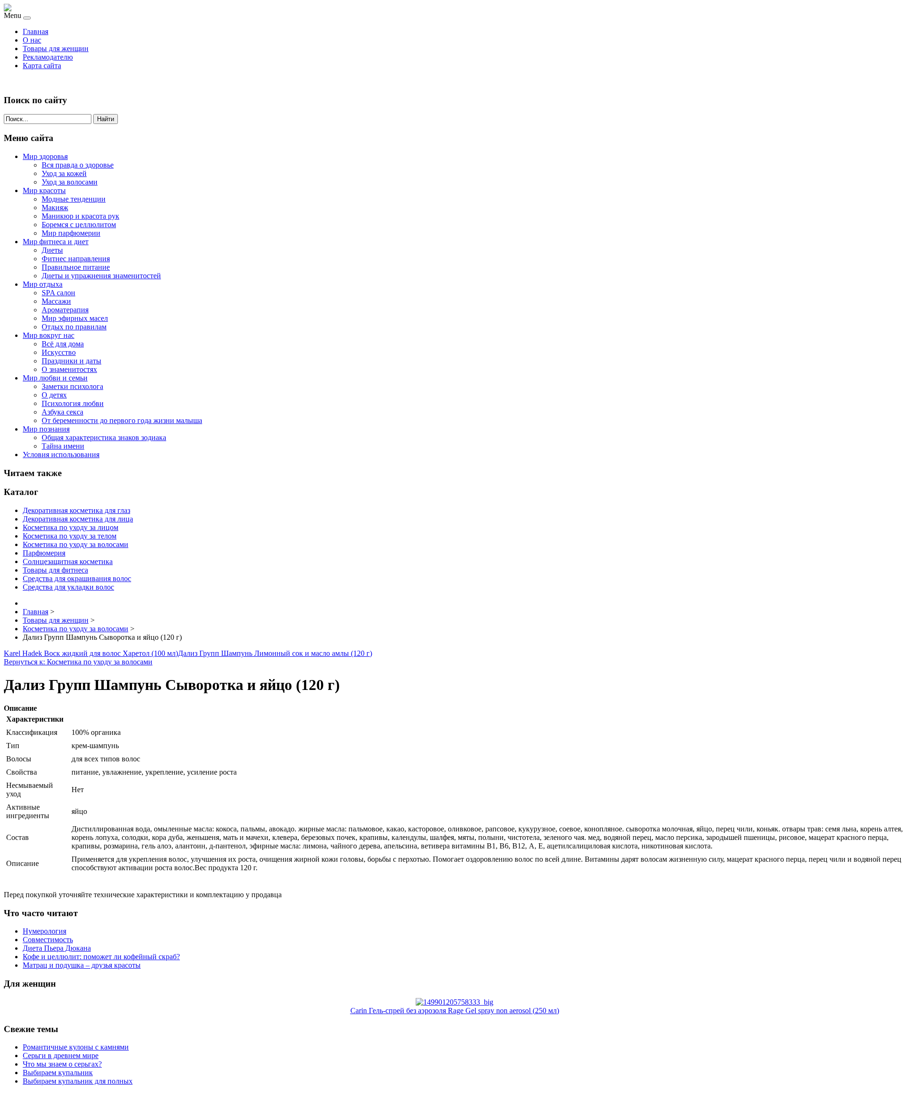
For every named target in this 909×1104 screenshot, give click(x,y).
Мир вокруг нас (48, 335)
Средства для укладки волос (68, 587)
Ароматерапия (65, 310)
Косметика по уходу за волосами (75, 544)
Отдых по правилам (74, 327)
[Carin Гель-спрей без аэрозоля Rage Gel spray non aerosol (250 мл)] (454, 1002)
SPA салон (58, 293)
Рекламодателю (48, 57)
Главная (35, 31)
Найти (105, 119)
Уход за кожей (64, 173)
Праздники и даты (71, 361)
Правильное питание (76, 267)
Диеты (52, 250)
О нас (32, 40)
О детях (54, 395)
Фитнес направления (76, 259)
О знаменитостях (69, 369)
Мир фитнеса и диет (56, 242)
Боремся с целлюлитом (79, 225)
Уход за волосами (70, 182)
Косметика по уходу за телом (69, 536)
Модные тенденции (74, 199)
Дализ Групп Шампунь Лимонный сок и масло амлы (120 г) (275, 653)
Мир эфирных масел (75, 318)
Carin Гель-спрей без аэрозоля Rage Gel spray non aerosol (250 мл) (454, 1011)
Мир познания (46, 429)
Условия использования (61, 454)
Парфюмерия (44, 553)
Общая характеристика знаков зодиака (104, 437)
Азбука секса (62, 412)
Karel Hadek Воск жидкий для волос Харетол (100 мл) (91, 653)
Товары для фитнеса (55, 570)
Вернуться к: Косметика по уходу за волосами (78, 662)
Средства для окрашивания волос (77, 578)
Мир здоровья (45, 156)
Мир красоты (44, 190)
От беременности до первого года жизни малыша (122, 420)
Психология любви (73, 403)
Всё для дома (63, 344)
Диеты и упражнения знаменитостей (101, 276)
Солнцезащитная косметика (68, 561)
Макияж (55, 207)
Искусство (59, 352)
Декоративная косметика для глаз (76, 510)
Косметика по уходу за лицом (70, 527)
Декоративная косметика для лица (78, 519)
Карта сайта (42, 66)
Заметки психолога (72, 386)
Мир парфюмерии (71, 233)
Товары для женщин (56, 48)
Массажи (56, 301)
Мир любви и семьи (55, 378)
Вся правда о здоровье (78, 165)
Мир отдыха (42, 284)
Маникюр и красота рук (80, 216)
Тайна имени (63, 446)
